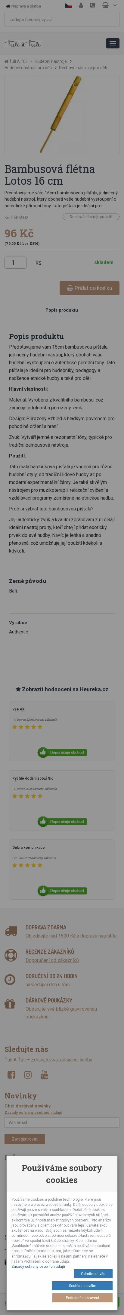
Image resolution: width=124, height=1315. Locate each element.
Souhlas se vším (82, 1286)
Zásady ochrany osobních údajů (38, 1266)
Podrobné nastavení (82, 1298)
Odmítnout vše (93, 1274)
